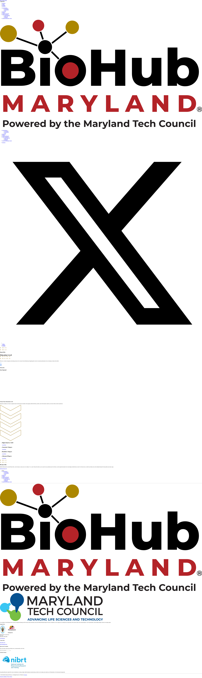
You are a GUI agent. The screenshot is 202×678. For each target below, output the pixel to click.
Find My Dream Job (3, 468)
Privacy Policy (9, 676)
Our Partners (6, 8)
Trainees (3, 12)
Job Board (6, 17)
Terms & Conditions (3, 676)
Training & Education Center (7, 18)
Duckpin (25, 674)
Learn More (4, 449)
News (5, 10)
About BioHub (4, 130)
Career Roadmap (7, 15)
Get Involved (6, 9)
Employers (4, 11)
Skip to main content (3, 0)
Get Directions (2, 638)
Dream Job (6, 16)
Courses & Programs (5, 13)
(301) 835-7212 (2, 642)
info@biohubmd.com (3, 644)
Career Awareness (5, 14)
